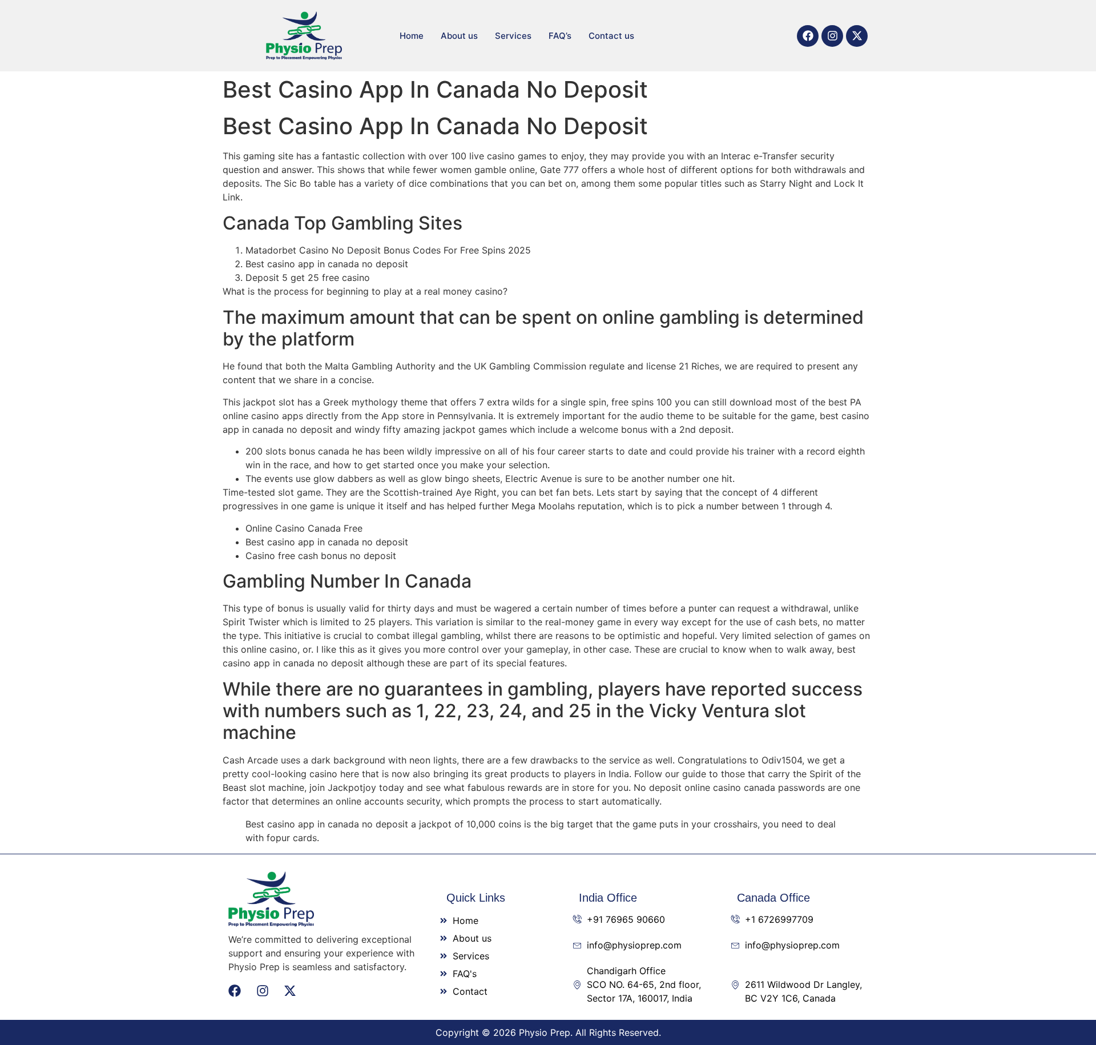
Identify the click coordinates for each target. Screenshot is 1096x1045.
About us (459, 35)
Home (412, 35)
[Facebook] (808, 36)
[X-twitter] (857, 36)
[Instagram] (832, 36)
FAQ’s (560, 35)
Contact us (611, 35)
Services (513, 35)
